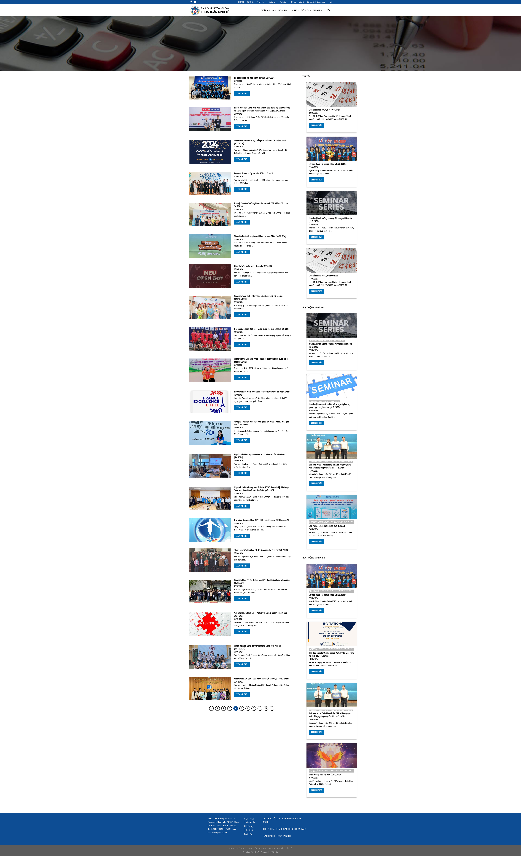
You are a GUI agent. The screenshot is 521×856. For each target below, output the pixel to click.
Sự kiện (327, 10)
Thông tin (305, 10)
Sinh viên (316, 10)
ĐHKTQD (241, 2)
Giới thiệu (250, 2)
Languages (321, 2)
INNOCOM (274, 852)
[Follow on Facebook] (191, 2)
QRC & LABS (282, 10)
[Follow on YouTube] (195, 2)
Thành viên (260, 2)
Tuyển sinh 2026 (267, 10)
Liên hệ (301, 2)
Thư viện (283, 2)
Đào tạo (293, 10)
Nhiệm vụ (272, 2)
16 (266, 708)
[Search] (331, 2)
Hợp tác (293, 2)
